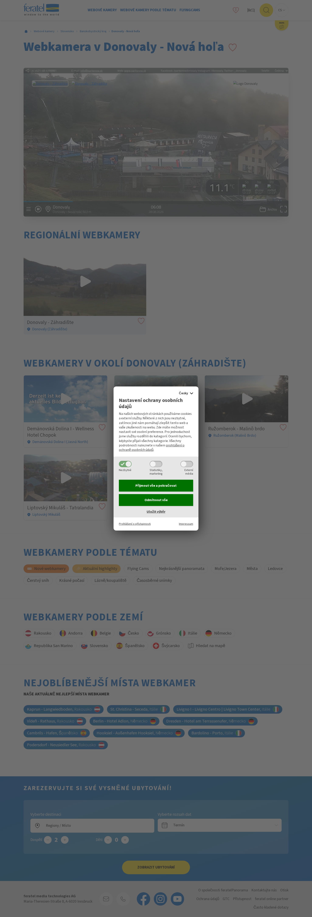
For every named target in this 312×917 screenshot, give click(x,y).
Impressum (186, 524)
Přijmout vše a (156, 485)
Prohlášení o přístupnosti (135, 524)
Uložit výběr (156, 511)
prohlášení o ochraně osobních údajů (151, 447)
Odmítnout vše (156, 500)
